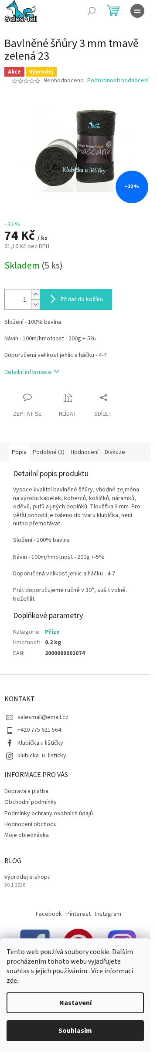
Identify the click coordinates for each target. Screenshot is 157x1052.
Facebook (49, 914)
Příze (52, 632)
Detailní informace (27, 372)
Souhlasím (75, 1030)
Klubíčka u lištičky (40, 743)
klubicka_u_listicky (41, 755)
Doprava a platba (26, 791)
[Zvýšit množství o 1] (35, 294)
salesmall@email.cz (42, 717)
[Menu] (137, 11)
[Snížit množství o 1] (35, 304)
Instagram (108, 914)
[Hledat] (91, 11)
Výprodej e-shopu (27, 877)
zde (12, 980)
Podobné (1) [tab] (49, 452)
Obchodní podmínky (30, 802)
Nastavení (75, 1003)
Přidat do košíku (82, 299)
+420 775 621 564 (39, 730)
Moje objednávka (26, 835)
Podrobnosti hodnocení (118, 81)
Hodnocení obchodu (30, 824)
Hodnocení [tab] (85, 452)
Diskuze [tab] (115, 452)
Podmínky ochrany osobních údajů (48, 813)
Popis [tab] (19, 452)
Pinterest (78, 914)
